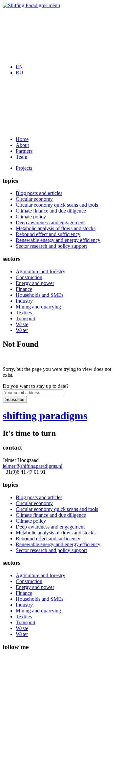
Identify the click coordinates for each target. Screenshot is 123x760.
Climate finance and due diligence (51, 211)
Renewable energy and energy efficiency (58, 240)
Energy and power (35, 283)
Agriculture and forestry (40, 271)
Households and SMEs (39, 295)
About (22, 145)
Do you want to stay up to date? (36, 386)
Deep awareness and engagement (50, 222)
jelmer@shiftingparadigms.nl (32, 466)
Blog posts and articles (39, 193)
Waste (22, 324)
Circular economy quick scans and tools (57, 205)
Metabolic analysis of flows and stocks (55, 228)
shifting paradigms (45, 415)
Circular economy (34, 199)
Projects (24, 168)
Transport (25, 318)
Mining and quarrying (38, 306)
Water (22, 330)
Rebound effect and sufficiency (48, 234)
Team (21, 157)
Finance (24, 289)
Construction (29, 277)
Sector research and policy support (51, 246)
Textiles (24, 312)
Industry (24, 301)
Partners (24, 151)
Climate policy (31, 216)
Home (22, 139)
